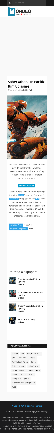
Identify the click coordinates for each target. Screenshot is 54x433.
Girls (13, 366)
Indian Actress (33, 366)
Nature (23, 375)
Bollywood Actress (33, 354)
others (31, 375)
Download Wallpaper (26, 186)
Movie (21, 195)
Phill (30, 90)
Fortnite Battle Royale (20, 362)
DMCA (21, 406)
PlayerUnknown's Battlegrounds (23, 383)
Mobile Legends (34, 370)
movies (14, 375)
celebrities (22, 358)
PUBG (14, 387)
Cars (13, 358)
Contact (39, 406)
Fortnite (32, 358)
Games (33, 362)
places (26, 379)
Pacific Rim (14, 199)
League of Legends (18, 370)
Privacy (15, 406)
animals (15, 354)
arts (22, 354)
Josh (22, 284)
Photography (16, 379)
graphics (22, 366)
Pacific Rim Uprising (26, 319)
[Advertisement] (27, 49)
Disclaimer (29, 406)
